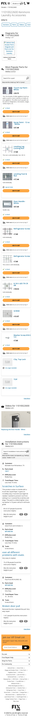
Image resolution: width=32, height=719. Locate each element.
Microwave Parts (10, 694)
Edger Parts (22, 699)
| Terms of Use (10, 715)
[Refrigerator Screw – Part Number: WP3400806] (7, 258)
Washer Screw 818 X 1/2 (22, 336)
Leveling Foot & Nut (20, 175)
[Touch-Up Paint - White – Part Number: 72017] (7, 90)
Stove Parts (7, 692)
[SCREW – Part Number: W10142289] (7, 313)
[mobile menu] (9, 3)
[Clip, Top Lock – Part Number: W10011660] (7, 362)
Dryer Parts (21, 690)
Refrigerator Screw (22, 229)
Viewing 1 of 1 (9, 408)
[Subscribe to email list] (25, 647)
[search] (21, 3)
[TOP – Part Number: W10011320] (7, 382)
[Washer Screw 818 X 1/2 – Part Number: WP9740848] (7, 338)
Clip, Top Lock (20, 359)
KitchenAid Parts (12, 677)
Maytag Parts (7, 679)
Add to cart (16, 112)
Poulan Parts (10, 681)
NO (26, 514)
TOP (15, 379)
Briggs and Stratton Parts (11, 670)
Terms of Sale (22, 715)
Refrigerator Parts (11, 690)
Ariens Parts (20, 668)
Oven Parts (15, 692)
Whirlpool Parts (15, 683)
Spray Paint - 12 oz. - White (22, 123)
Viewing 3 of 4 (9, 446)
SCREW (17, 311)
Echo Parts (23, 670)
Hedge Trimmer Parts (11, 699)
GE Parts (20, 672)
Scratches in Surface (13, 486)
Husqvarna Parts (10, 674)
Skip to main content (16, 8)
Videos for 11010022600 (17, 406)
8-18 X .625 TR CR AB (21, 284)
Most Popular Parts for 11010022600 (16, 68)
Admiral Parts (11, 668)
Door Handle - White (20, 202)
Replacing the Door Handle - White (13, 429)
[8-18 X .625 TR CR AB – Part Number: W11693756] (7, 286)
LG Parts (21, 677)
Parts (14, 25)
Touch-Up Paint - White (21, 88)
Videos (21, 25)
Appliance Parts (21, 694)
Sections (6, 25)
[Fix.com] (4, 3)
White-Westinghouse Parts (15, 685)
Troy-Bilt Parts (20, 681)
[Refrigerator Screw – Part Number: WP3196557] (7, 231)
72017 (7, 471)
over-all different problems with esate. (13, 553)
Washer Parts (21, 688)
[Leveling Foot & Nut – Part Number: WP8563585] (7, 176)
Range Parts (23, 692)
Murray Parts (23, 679)
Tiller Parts (16, 701)
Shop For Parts (7, 661)
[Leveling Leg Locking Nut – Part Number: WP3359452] (7, 149)
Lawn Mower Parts (9, 697)
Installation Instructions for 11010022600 (17, 443)
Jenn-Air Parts (21, 674)
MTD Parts (15, 679)
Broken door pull (11, 606)
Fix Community (7, 664)
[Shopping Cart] (28, 3)
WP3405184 (9, 531)
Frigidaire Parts (12, 672)
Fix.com (4, 654)
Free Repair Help (7, 657)
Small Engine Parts (21, 697)
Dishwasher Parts (11, 688)
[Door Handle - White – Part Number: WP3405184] (7, 204)
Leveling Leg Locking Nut (19, 147)
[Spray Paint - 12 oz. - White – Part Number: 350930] (7, 125)
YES (21, 514)
